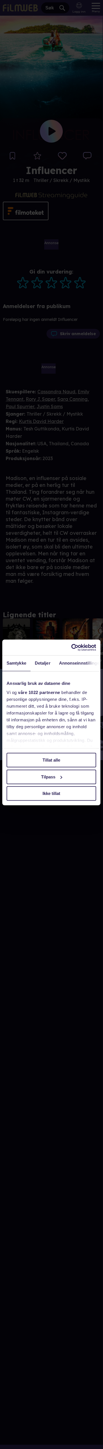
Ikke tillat (51, 793)
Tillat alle (51, 760)
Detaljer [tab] (43, 663)
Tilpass (48, 776)
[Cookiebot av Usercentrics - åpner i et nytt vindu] (72, 647)
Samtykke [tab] (16, 663)
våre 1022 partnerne (39, 692)
